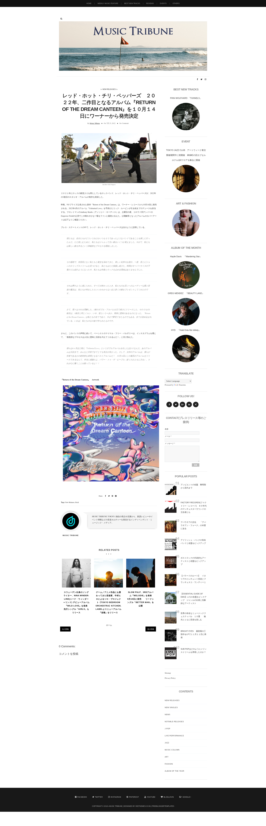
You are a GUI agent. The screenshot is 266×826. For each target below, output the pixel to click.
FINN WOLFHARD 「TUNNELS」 (186, 98)
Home (88, 3)
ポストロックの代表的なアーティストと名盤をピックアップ (193, 561)
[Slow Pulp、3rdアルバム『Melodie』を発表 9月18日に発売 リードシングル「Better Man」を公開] (140, 573)
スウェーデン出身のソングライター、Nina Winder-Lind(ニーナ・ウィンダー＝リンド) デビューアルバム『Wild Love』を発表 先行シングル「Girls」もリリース (76, 602)
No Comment (124, 123)
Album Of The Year (174, 771)
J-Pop (167, 729)
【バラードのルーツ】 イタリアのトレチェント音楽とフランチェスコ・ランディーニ (193, 579)
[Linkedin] (189, 404)
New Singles (171, 707)
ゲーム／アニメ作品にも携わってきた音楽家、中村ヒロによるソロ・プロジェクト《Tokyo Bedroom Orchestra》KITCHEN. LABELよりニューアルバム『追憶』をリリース (109, 602)
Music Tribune (95, 123)
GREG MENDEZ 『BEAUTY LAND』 (186, 293)
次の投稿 (65, 629)
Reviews (150, 3)
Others (176, 3)
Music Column (172, 750)
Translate (182, 385)
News (167, 715)
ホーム (109, 625)
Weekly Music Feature (108, 3)
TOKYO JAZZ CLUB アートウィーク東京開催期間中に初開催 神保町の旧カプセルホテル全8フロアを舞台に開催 (186, 155)
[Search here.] (61, 18)
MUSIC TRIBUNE (115, 806)
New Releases (109, 89)
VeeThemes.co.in (143, 806)
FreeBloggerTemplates (163, 806)
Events (163, 3)
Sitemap (168, 673)
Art (166, 757)
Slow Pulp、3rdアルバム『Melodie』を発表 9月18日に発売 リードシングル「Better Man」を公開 (140, 599)
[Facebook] (169, 404)
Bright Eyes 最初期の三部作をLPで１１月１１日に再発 (193, 634)
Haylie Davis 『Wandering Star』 (186, 256)
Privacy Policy (170, 678)
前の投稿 (150, 629)
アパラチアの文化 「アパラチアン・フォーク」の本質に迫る (193, 525)
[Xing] (196, 404)
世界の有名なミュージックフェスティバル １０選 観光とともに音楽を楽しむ (193, 616)
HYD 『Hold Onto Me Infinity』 (186, 330)
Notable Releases (174, 722)
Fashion (169, 764)
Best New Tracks (132, 3)
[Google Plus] (182, 404)
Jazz (167, 743)
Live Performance (174, 736)
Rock (77, 502)
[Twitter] (176, 404)
